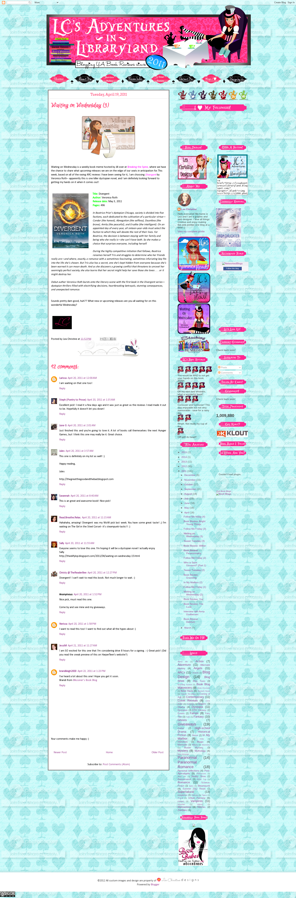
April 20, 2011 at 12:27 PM (102, 572)
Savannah (64, 496)
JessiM (63, 645)
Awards (195, 673)
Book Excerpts (204, 688)
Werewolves (184, 807)
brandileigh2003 (68, 671)
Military (195, 745)
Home (109, 752)
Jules (62, 451)
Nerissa (63, 624)
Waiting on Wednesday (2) (193, 593)
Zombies (182, 810)
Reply (62, 388)
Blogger (155, 884)
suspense (182, 795)
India (202, 739)
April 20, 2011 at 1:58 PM (82, 624)
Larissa (63, 378)
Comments (226, 372)
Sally (61, 543)
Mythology (200, 750)
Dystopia (197, 707)
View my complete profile (191, 231)
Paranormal (187, 757)
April (187, 512)
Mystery (183, 750)
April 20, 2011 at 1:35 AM (101, 400)
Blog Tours (199, 681)
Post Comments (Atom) (116, 764)
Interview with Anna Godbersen (194, 613)
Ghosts (182, 720)
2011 (184, 471)
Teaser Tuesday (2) (194, 570)
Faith (188, 717)
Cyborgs (190, 704)
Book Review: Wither (195, 545)
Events (181, 713)
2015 (184, 452)
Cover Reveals (188, 700)
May (187, 507)
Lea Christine (189, 209)
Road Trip (201, 779)
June (187, 503)
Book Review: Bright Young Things (194, 523)
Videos (200, 804)
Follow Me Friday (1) (195, 587)
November (190, 479)
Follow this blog (232, 268)
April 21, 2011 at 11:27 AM (82, 645)
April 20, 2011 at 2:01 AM (81, 425)
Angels (198, 668)
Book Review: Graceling (191, 576)
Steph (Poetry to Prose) (72, 400)
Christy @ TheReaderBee (73, 572)
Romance (184, 782)
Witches (202, 807)
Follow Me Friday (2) (195, 557)
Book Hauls (187, 691)
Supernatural (186, 791)
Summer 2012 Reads (194, 789)
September (190, 489)
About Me (183, 662)
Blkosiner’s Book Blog (85, 680)
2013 (184, 461)
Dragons (202, 704)
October (189, 484)
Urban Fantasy (196, 797)
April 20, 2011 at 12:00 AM (82, 378)
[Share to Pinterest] (114, 339)
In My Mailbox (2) (193, 582)
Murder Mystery (193, 748)
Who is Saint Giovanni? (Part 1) (195, 564)
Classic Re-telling (188, 694)
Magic (200, 741)
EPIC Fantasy (199, 710)
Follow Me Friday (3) (195, 528)
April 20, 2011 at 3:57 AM (79, 451)
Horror (195, 735)
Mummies (206, 745)
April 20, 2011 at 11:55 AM (79, 543)
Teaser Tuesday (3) (194, 541)
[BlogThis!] (105, 339)
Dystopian (183, 710)
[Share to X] (108, 339)
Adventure (184, 664)
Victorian (181, 804)
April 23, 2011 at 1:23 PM (91, 671)
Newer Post (60, 752)
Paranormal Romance (187, 764)
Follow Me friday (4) (194, 516)
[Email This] (101, 339)
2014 (184, 457)
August (188, 493)
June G (63, 425)
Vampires (197, 801)
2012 (184, 466)
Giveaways (187, 724)
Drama (181, 707)
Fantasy (199, 716)
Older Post (158, 752)
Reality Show (199, 776)
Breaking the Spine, (138, 167)
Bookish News (204, 691)
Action (199, 661)
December (190, 475)
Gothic (181, 728)
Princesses (201, 774)
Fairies (194, 713)
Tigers (204, 795)
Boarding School (185, 685)
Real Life (182, 776)
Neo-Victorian (183, 754)
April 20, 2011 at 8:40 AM (84, 496)
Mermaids (182, 745)
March (188, 627)
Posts (223, 367)
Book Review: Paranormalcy (192, 552)
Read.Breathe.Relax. (70, 517)
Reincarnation (184, 779)
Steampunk (204, 785)
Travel (180, 798)
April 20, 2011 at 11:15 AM (96, 517)
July (186, 498)
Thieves (194, 795)
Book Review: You (193, 599)
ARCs (181, 672)
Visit (223, 491)
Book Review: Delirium (191, 620)
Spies (191, 786)
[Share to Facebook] (111, 339)
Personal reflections (188, 770)
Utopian (181, 801)
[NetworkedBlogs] (232, 263)
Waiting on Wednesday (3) (193, 535)
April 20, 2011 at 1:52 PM (87, 594)
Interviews (183, 742)
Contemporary (195, 697)
